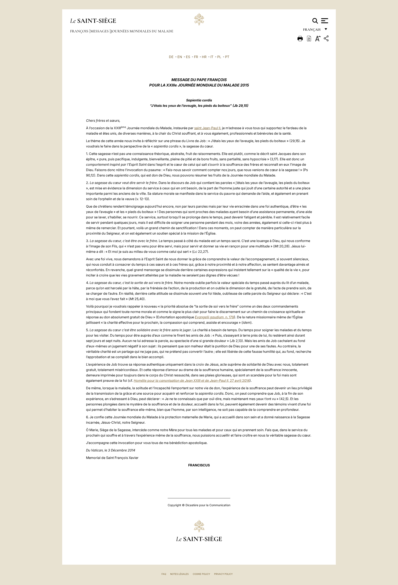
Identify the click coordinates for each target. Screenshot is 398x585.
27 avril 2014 (192, 380)
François (79, 31)
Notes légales (179, 574)
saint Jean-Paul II (207, 128)
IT (211, 57)
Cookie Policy (201, 574)
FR (196, 57)
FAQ (163, 574)
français (312, 30)
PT (227, 57)
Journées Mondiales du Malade (142, 31)
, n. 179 (214, 317)
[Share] (327, 39)
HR (204, 57)
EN (179, 57)
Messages (99, 31)
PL (219, 57)
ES (188, 57)
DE (171, 57)
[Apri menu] (324, 20)
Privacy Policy (223, 574)
